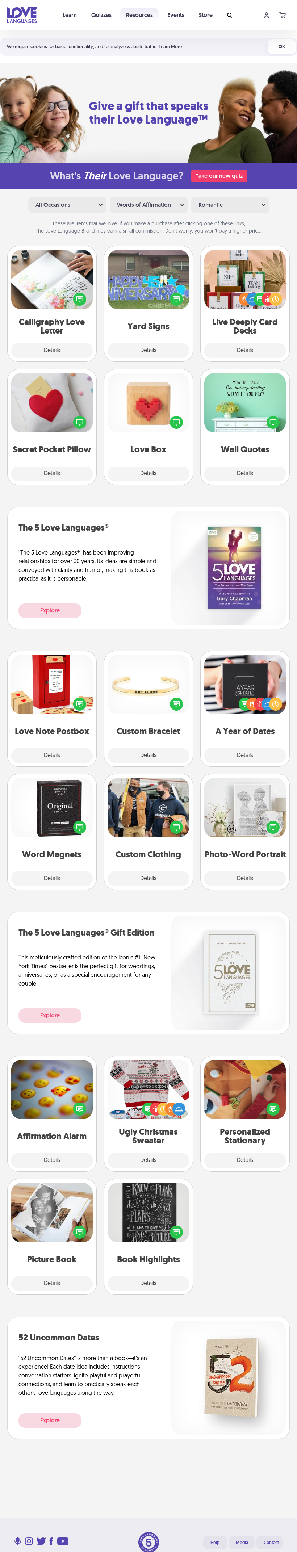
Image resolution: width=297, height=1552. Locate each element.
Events (175, 15)
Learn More (170, 46)
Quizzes (101, 15)
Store (206, 15)
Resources (139, 15)
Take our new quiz (219, 176)
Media (242, 1542)
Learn (70, 15)
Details (52, 351)
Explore (50, 610)
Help (214, 1542)
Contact (271, 1542)
